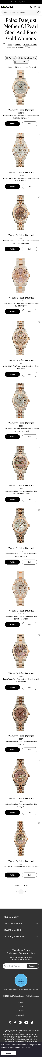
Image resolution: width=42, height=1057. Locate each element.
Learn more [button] (26, 1047)
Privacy (20, 1002)
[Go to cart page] (35, 7)
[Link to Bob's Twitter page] (10, 1022)
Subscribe (33, 966)
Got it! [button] (8, 1053)
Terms (21, 1006)
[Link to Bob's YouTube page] (26, 1022)
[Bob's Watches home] (7, 7)
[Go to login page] (31, 7)
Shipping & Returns (14, 936)
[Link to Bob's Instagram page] (20, 1022)
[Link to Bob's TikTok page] (32, 1022)
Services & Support (14, 923)
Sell (29, 124)
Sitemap (21, 1011)
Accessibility (20, 1015)
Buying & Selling (12, 930)
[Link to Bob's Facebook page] (15, 1022)
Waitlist (12, 124)
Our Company (11, 917)
